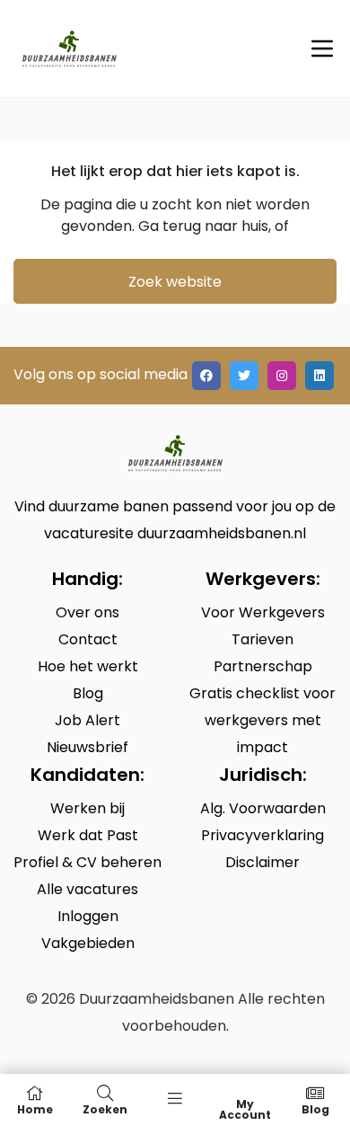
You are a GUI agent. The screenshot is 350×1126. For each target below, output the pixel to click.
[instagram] (281, 375)
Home (35, 1108)
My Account (245, 1108)
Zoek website (175, 281)
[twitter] (244, 375)
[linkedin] (319, 375)
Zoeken (105, 1108)
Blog (315, 1108)
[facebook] (206, 375)
